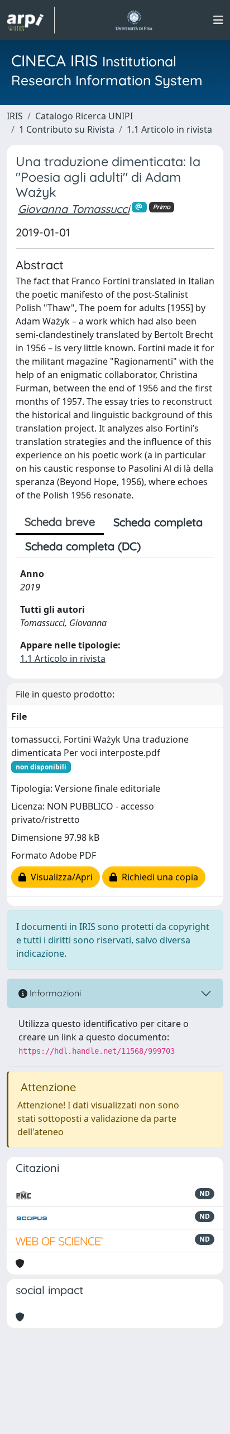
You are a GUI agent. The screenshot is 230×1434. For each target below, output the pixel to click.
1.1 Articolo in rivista (169, 129)
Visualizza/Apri (59, 877)
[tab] (159, 546)
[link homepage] (31, 20)
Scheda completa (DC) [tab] (83, 546)
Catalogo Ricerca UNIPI (84, 116)
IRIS (15, 116)
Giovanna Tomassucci (74, 209)
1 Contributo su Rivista (66, 129)
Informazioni (54, 993)
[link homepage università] (134, 20)
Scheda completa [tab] (158, 522)
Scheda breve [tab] (60, 522)
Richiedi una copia (157, 877)
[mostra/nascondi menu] (218, 20)
